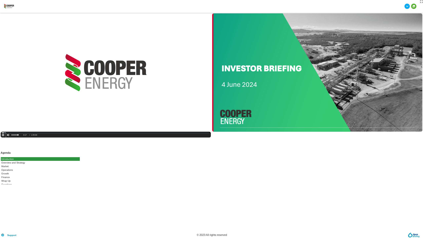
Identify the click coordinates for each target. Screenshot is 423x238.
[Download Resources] (407, 6)
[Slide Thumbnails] (413, 6)
